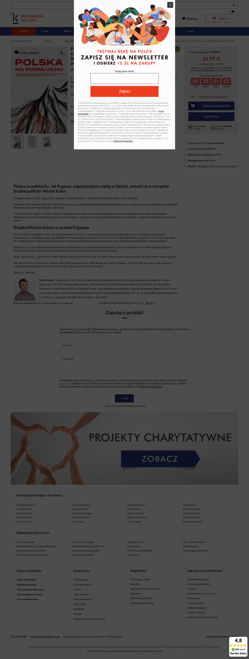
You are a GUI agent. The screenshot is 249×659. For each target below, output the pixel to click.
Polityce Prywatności (123, 141)
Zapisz (124, 91)
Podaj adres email (124, 71)
